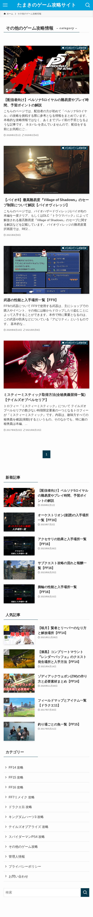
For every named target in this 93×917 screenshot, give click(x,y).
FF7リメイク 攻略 (22, 797)
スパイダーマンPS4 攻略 (27, 836)
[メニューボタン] (5, 5)
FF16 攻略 (16, 787)
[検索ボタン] (88, 5)
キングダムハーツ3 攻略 (26, 817)
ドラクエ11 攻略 (20, 807)
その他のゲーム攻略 (23, 846)
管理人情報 (17, 856)
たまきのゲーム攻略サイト (46, 5)
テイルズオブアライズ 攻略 (28, 827)
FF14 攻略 (16, 767)
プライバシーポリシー (25, 866)
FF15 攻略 (16, 777)
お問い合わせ (18, 876)
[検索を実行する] (85, 892)
